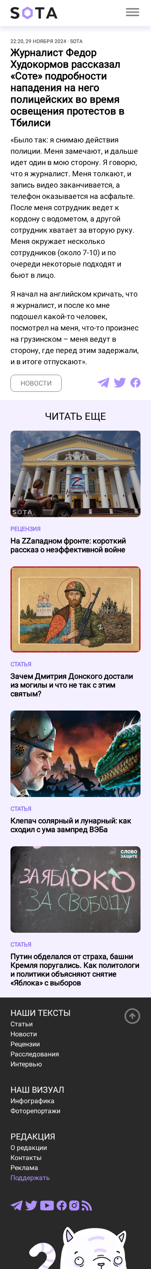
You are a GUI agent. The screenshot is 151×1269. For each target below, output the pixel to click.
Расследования (34, 1054)
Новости (36, 383)
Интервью (26, 1064)
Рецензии (25, 1044)
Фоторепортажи (35, 1111)
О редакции (28, 1148)
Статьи (21, 1024)
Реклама (24, 1168)
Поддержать (30, 1178)
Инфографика (32, 1101)
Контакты (26, 1158)
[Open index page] (33, 13)
